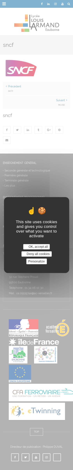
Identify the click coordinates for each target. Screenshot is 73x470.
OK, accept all (38, 246)
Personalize (36, 261)
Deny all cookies (38, 254)
